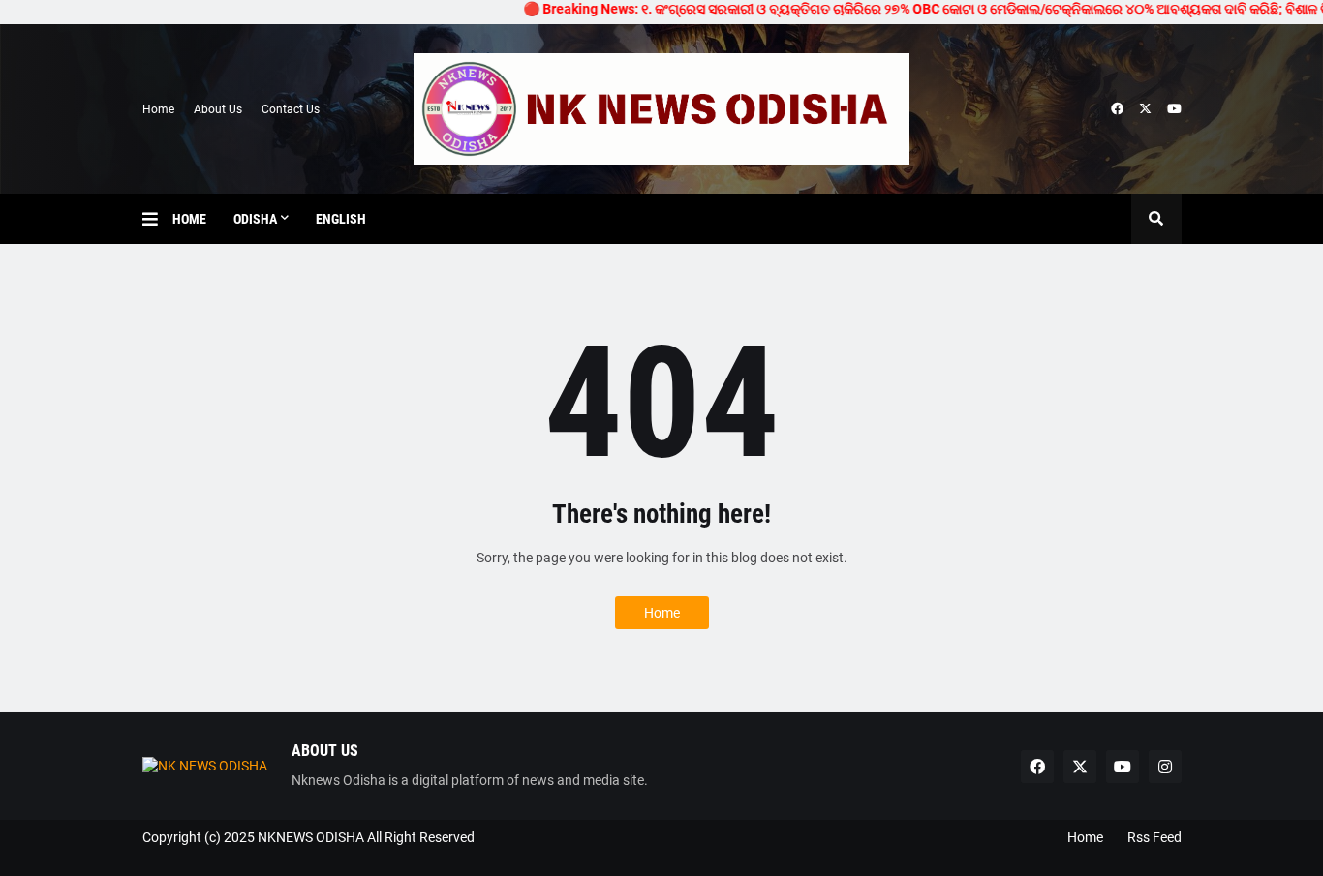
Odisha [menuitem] (255, 219)
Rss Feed (1154, 837)
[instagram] (1165, 766)
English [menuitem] (341, 219)
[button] (157, 219)
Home (158, 109)
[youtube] (1174, 109)
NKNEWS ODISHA (311, 837)
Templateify (151, 857)
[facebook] (1117, 109)
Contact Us (291, 109)
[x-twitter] (1145, 109)
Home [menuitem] (189, 219)
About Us (218, 109)
